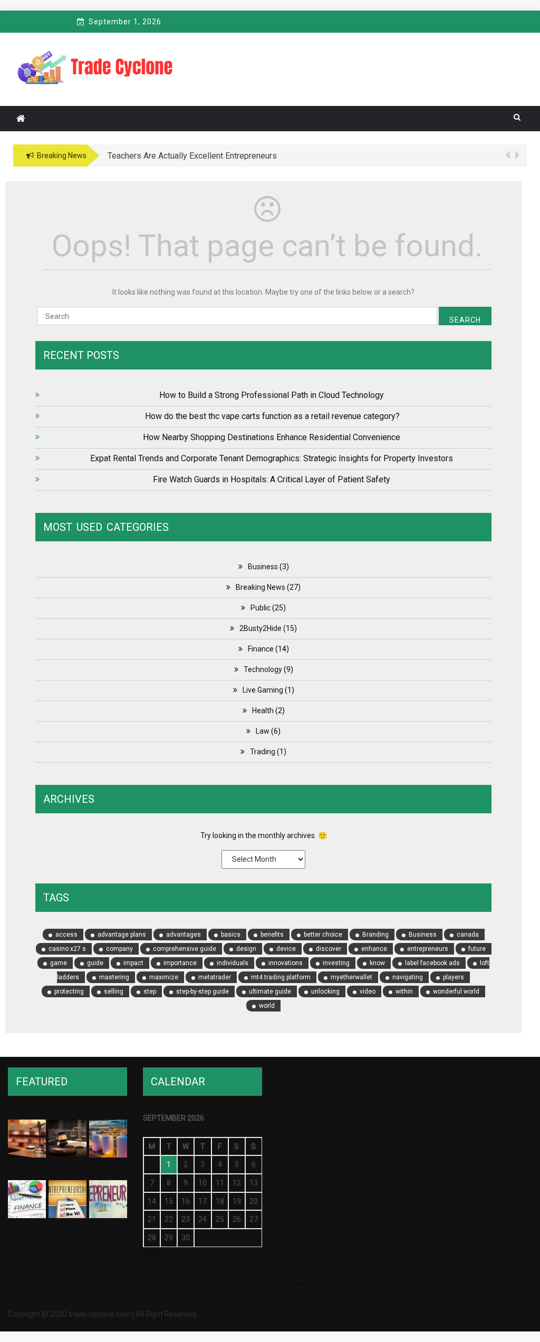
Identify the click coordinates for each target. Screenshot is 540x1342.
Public (260, 608)
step (149, 991)
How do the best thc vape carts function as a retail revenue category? (271, 416)
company (119, 948)
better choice (323, 934)
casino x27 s (67, 948)
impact (133, 963)
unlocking (325, 991)
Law (262, 731)
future (477, 948)
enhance (374, 948)
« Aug (152, 1253)
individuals (232, 963)
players (453, 977)
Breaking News (260, 587)
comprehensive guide (184, 948)
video (367, 991)
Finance (261, 649)
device (286, 948)
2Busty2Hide (260, 628)
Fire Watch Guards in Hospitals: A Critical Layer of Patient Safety (271, 479)
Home (294, 1284)
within (404, 991)
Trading (262, 751)
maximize (163, 977)
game (58, 963)
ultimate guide (270, 991)
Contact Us (254, 1284)
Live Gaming (263, 690)
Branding (375, 934)
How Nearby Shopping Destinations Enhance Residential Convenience (271, 437)
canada (468, 934)
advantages (183, 934)
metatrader (214, 977)
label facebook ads (432, 963)
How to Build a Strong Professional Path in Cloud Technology (271, 395)
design (246, 948)
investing (336, 963)
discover (328, 948)
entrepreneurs (427, 948)
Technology (263, 669)
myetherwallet (351, 977)
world (267, 1005)
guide (95, 963)
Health (263, 710)
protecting (69, 991)
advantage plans (122, 934)
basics (230, 934)
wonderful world (456, 991)
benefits (272, 934)
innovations (285, 963)
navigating (407, 977)
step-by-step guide (202, 991)
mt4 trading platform (281, 977)
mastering (114, 977)
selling (113, 991)
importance (180, 963)
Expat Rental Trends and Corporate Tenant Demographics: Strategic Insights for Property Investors (271, 458)
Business (263, 566)
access (66, 934)
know (377, 963)
